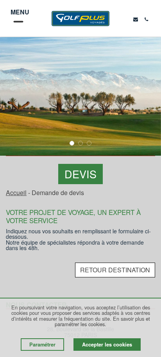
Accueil (16, 192)
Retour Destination (115, 269)
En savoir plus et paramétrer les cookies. (102, 321)
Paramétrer (42, 344)
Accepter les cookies (107, 344)
